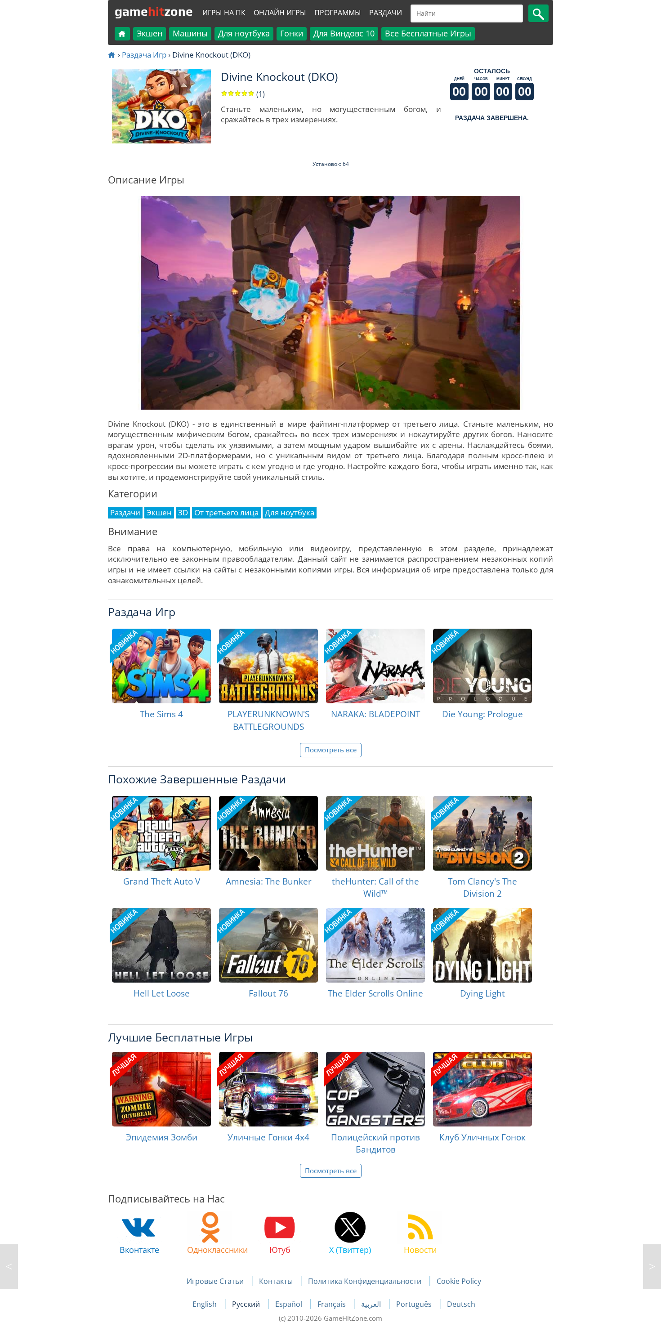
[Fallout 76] (268, 945)
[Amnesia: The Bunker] (268, 833)
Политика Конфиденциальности (364, 1281)
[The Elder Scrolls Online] (375, 945)
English (205, 1304)
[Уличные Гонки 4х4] (268, 1089)
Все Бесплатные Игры (428, 33)
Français (332, 1304)
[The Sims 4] (161, 666)
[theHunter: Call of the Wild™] (375, 833)
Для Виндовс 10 (344, 33)
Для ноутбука (244, 33)
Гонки (291, 33)
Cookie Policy (459, 1281)
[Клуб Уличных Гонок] (482, 1089)
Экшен (149, 33)
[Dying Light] (482, 945)
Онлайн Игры (280, 13)
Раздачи (385, 13)
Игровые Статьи (215, 1281)
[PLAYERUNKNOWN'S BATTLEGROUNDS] (268, 666)
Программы (337, 13)
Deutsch (461, 1304)
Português (414, 1304)
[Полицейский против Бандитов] (375, 1089)
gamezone (154, 11)
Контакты (276, 1281)
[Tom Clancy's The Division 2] (482, 833)
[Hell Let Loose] (161, 945)
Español (289, 1304)
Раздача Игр (144, 54)
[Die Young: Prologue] (482, 666)
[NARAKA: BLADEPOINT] (375, 666)
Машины (190, 33)
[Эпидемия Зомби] (161, 1089)
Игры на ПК (224, 13)
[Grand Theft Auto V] (161, 833)
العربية (372, 1304)
